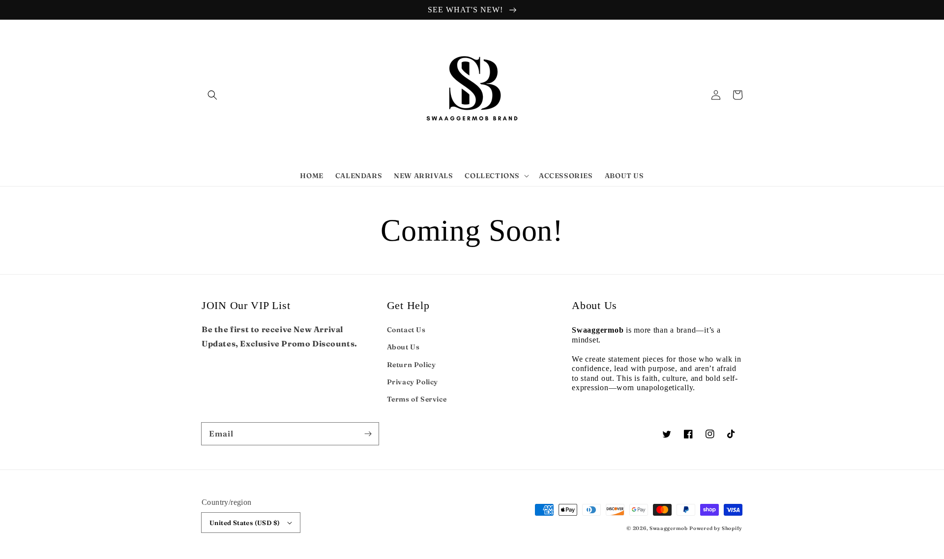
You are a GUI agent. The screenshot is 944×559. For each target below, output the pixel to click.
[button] (212, 95)
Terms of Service (417, 399)
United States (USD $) (244, 523)
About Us (403, 346)
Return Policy (411, 364)
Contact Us (406, 329)
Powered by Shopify (715, 528)
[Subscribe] (368, 433)
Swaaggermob (668, 528)
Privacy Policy (412, 381)
